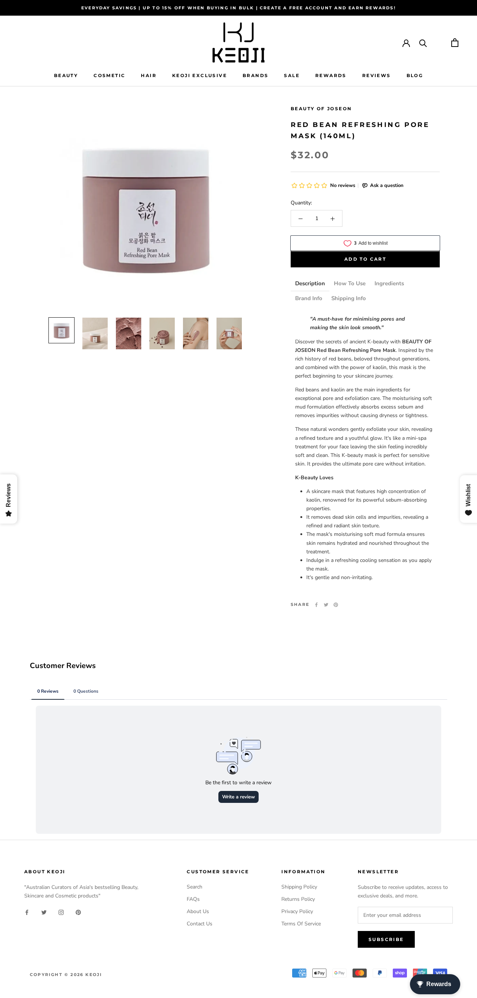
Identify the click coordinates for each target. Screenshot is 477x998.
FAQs (193, 899)
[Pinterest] (336, 605)
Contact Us (199, 923)
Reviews (376, 75)
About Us (198, 911)
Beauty (66, 75)
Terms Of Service (301, 923)
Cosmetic (109, 75)
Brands (255, 75)
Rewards (331, 75)
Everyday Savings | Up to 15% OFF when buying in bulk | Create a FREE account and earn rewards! (238, 7)
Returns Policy (298, 899)
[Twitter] (326, 605)
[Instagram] (61, 912)
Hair (149, 75)
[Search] (423, 43)
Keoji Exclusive (199, 75)
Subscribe (386, 939)
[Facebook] (316, 605)
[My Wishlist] (439, 43)
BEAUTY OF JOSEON (321, 108)
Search (194, 886)
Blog (415, 75)
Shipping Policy (299, 886)
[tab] (310, 284)
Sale (292, 75)
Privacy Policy (297, 911)
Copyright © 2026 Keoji (66, 974)
